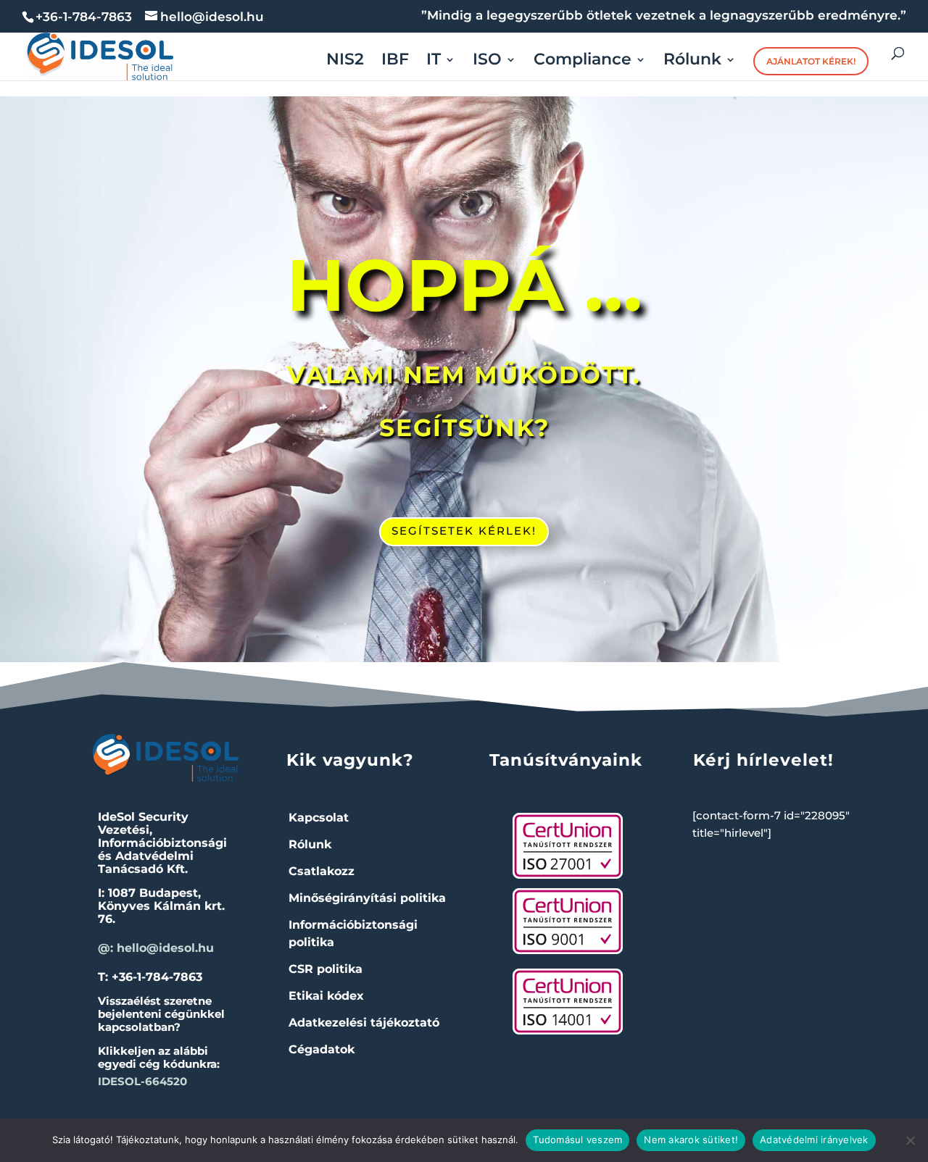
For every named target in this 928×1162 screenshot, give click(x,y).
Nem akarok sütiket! (691, 1139)
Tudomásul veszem (577, 1139)
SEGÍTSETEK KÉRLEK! (464, 531)
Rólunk (692, 61)
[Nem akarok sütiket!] (910, 1140)
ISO (487, 61)
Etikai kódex (326, 996)
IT (433, 61)
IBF (395, 61)
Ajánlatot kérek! (811, 61)
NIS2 (345, 61)
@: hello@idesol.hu (156, 948)
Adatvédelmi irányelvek (814, 1139)
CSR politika (325, 969)
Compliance (582, 61)
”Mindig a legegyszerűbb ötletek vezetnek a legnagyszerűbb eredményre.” (663, 15)
